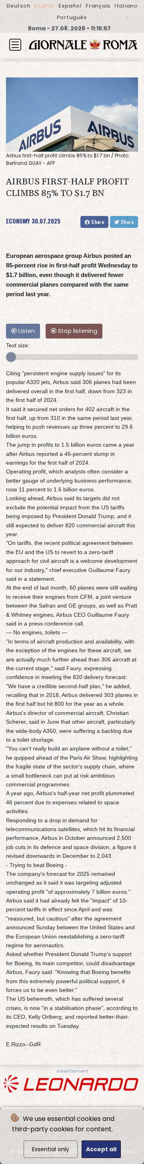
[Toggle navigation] (15, 45)
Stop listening (76, 331)
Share (97, 221)
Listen (26, 331)
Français (98, 6)
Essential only (50, 1149)
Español (70, 6)
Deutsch (18, 6)
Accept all (101, 1149)
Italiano (126, 6)
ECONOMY (18, 220)
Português (72, 17)
